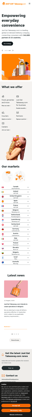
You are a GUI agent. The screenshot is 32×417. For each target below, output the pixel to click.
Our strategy (7, 43)
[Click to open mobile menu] (29, 3)
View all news (15, 340)
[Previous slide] (2, 50)
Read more (7, 326)
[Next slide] (12, 50)
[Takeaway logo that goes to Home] (14, 3)
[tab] (5, 50)
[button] (16, 187)
